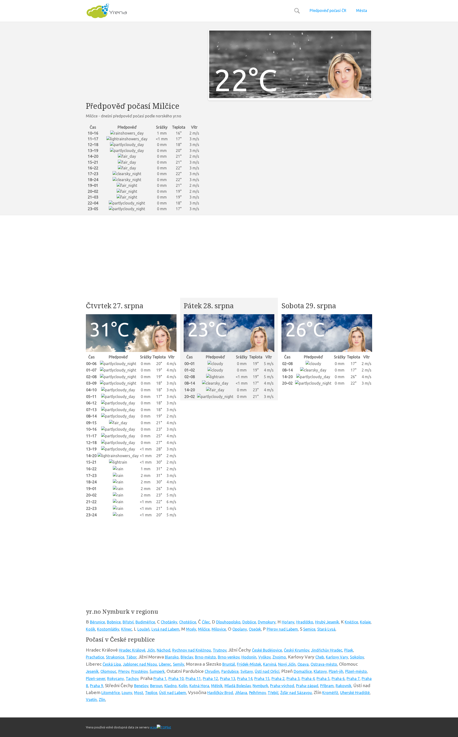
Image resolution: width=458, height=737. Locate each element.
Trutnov (219, 650)
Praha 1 (160, 678)
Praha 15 (262, 678)
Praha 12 (210, 678)
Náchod (163, 650)
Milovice (219, 629)
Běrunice (97, 622)
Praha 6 (338, 678)
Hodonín (248, 657)
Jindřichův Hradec (326, 650)
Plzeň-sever (95, 678)
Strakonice (115, 657)
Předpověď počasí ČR (328, 10)
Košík (90, 629)
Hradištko (304, 622)
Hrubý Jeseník (327, 622)
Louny (127, 692)
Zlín (102, 699)
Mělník (217, 686)
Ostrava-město (324, 664)
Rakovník (343, 686)
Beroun (156, 686)
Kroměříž (330, 692)
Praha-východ (282, 686)
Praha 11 (193, 678)
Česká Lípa (112, 664)
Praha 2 (278, 678)
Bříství (128, 622)
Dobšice (249, 622)
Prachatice (95, 657)
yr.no (153, 727)
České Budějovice (267, 650)
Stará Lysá (326, 629)
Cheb (319, 657)
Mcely (191, 629)
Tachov (132, 678)
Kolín (183, 686)
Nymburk (260, 686)
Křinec (126, 629)
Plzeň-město (356, 671)
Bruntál (228, 664)
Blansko (172, 657)
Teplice (151, 692)
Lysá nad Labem (165, 629)
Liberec (165, 664)
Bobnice (114, 622)
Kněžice (351, 622)
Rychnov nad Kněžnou (191, 650)
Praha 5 (323, 678)
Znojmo (279, 657)
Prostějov (139, 671)
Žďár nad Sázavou (296, 692)
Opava (303, 664)
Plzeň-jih (336, 671)
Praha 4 (308, 678)
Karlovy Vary (337, 657)
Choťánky (169, 622)
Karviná (269, 664)
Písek (348, 650)
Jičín (151, 650)
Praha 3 (293, 678)
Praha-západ (307, 686)
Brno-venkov (228, 657)
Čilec (206, 622)
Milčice (204, 629)
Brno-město (205, 657)
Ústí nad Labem (172, 692)
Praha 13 (227, 678)
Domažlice (303, 671)
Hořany (288, 622)
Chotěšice (187, 622)
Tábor (131, 657)
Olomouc (108, 671)
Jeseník (92, 671)
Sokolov (357, 657)
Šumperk (157, 671)
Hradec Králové (132, 650)
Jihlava (241, 692)
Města (361, 10)
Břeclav (187, 657)
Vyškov (264, 657)
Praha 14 (244, 678)
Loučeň (143, 629)
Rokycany (115, 678)
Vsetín (91, 699)
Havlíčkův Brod (220, 692)
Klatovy (320, 671)
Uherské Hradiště (355, 692)
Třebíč (273, 692)
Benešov (141, 686)
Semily (178, 664)
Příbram (327, 686)
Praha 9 (96, 686)
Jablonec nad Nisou (140, 664)
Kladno (170, 686)
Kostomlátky (108, 629)
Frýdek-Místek (249, 664)
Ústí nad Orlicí (267, 671)
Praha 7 (353, 678)
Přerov (123, 671)
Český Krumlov (296, 650)
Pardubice (230, 671)
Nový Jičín (287, 664)
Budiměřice (145, 622)
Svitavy (246, 671)
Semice (309, 629)
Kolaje (365, 622)
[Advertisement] (143, 63)
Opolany (239, 629)
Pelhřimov (257, 692)
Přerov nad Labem (282, 629)
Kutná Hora (199, 686)
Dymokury (267, 622)
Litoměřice (110, 692)
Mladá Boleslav (237, 686)
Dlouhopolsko (228, 622)
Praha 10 (176, 678)
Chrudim (212, 671)
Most (138, 692)
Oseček (255, 629)
